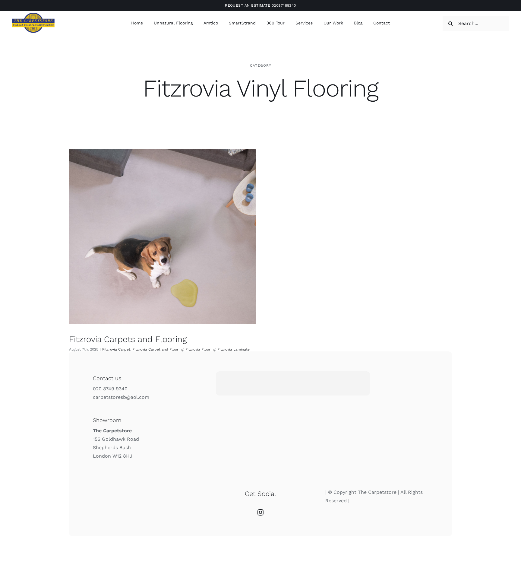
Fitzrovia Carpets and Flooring (128, 339)
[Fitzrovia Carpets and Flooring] (162, 236)
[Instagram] (260, 512)
